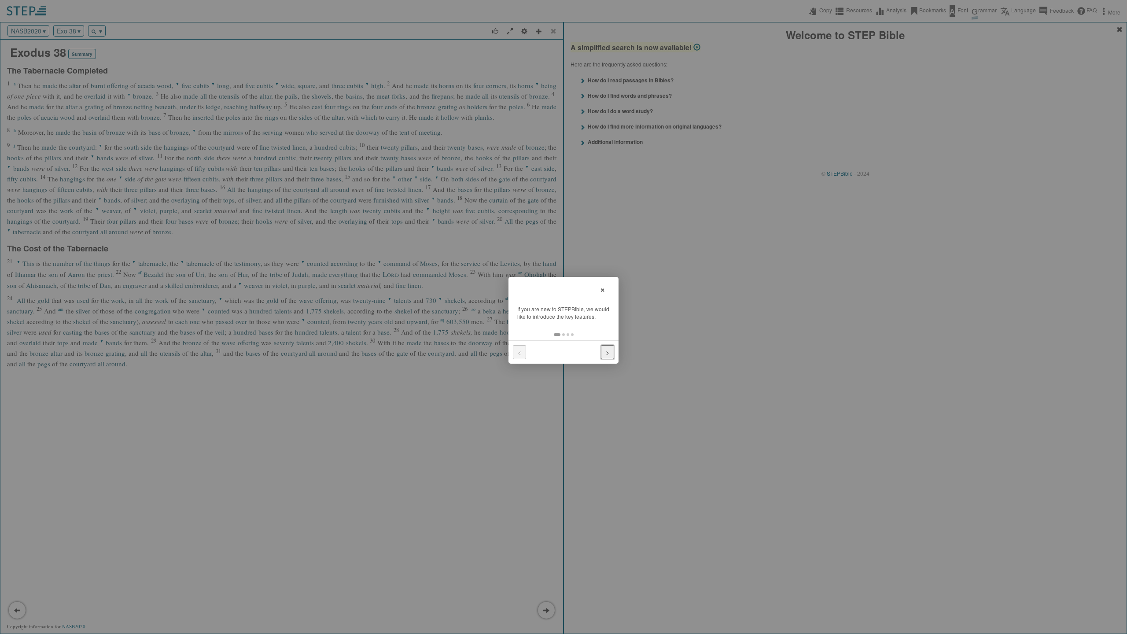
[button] (557, 334)
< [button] (519, 352)
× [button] (602, 288)
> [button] (607, 352)
